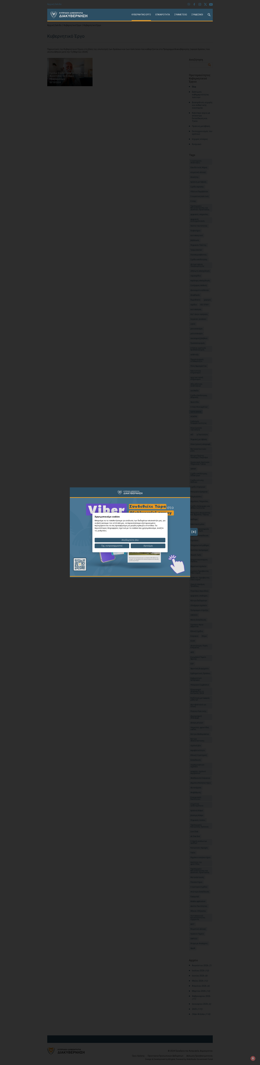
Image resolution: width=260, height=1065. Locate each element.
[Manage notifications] (253, 1058)
